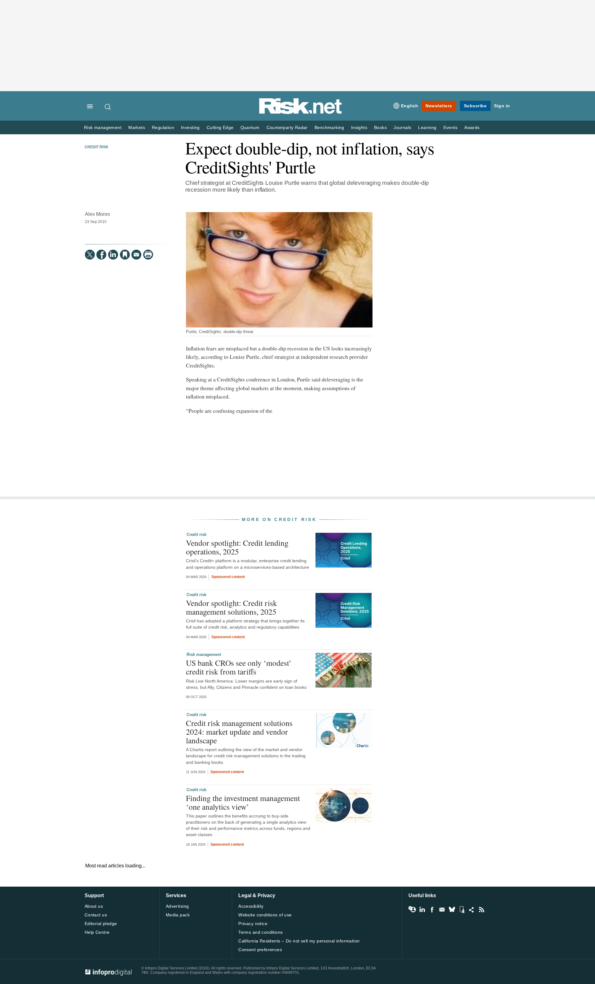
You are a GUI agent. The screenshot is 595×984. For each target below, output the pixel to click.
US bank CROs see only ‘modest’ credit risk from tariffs (239, 667)
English (409, 105)
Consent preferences (260, 949)
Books (380, 127)
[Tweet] (90, 255)
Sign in (502, 105)
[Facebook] (101, 255)
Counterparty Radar (287, 127)
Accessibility (250, 906)
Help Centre (97, 932)
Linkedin (422, 909)
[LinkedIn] (113, 255)
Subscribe (475, 105)
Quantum (250, 127)
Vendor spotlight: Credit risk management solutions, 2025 (231, 607)
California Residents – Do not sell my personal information (298, 940)
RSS (481, 909)
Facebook (432, 909)
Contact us (96, 914)
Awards (471, 127)
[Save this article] (125, 255)
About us (94, 906)
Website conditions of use (265, 914)
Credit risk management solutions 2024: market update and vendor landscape (239, 732)
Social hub (471, 909)
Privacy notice (252, 923)
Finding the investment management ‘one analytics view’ (243, 802)
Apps (461, 909)
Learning (427, 127)
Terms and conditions (260, 932)
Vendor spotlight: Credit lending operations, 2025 (237, 547)
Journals (402, 127)
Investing (190, 127)
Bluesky (452, 909)
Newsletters (438, 105)
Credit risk (96, 147)
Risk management (102, 127)
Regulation (163, 127)
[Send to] (136, 255)
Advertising (177, 906)
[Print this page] (148, 255)
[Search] (108, 107)
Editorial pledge (101, 923)
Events (450, 127)
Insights (359, 127)
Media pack (178, 914)
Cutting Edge (220, 127)
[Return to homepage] (300, 112)
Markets (136, 127)
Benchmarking (329, 127)
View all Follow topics (412, 909)
